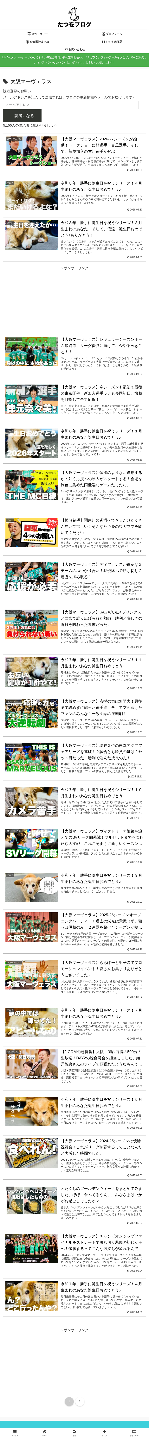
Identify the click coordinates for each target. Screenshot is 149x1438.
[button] (134, 803)
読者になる (24, 116)
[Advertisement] (74, 298)
